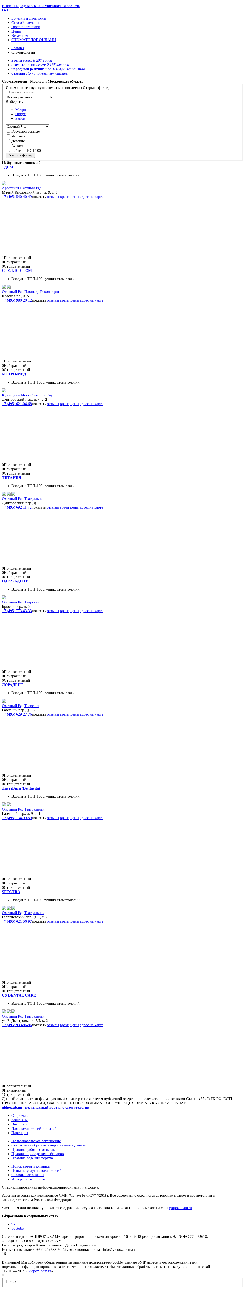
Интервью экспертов (28, 1179)
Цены (16, 31)
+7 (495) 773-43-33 (17, 611)
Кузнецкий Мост (15, 395)
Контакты (19, 1120)
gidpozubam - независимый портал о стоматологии (45, 1107)
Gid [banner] (5, 10)
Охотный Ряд (30, 188)
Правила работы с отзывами (34, 1149)
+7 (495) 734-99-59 (17, 818)
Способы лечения (25, 23)
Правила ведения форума (32, 1158)
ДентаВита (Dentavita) (21, 788)
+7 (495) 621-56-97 (17, 921)
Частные (18, 136)
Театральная (34, 499)
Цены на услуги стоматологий (36, 1170)
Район (20, 118)
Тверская (31, 602)
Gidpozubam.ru (39, 1271)
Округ (20, 114)
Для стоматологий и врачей (33, 1128)
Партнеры (19, 1133)
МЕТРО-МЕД (14, 374)
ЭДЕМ (7, 167)
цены (74, 197)
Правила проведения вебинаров (37, 1154)
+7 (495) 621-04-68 (17, 404)
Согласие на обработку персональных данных (49, 1145)
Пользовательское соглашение (36, 1141)
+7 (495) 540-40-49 (17, 197)
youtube (17, 1228)
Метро (20, 110)
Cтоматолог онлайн (27, 1175)
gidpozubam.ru (180, 1208)
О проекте (19, 1115)
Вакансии (19, 1124)
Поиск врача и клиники (30, 1166)
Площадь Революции (41, 292)
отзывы (53, 197)
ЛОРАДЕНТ (12, 685)
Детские (18, 141)
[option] (29, 97)
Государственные (25, 131)
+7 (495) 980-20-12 (17, 300)
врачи (64, 197)
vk (13, 1224)
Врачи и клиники (25, 27)
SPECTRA (11, 892)
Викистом (19, 35)
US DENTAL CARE (19, 995)
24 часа (17, 146)
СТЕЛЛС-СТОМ (17, 271)
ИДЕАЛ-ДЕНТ (15, 581)
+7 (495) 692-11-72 (17, 507)
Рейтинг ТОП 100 (26, 150)
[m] (4, 391)
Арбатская (10, 188)
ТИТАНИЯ (11, 478)
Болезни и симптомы (28, 18)
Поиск (11, 1281)
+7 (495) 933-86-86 (17, 1025)
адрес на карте (91, 197)
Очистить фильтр (20, 155)
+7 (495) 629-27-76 (17, 714)
